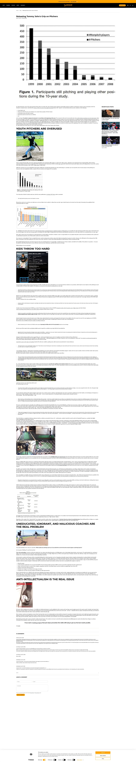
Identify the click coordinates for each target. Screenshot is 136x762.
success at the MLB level (83, 476)
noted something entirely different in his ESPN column (27, 309)
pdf (59, 163)
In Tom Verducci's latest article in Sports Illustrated (27, 284)
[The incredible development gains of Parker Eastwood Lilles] (111, 140)
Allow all (102, 752)
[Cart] (132, 5)
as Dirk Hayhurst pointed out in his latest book (86, 118)
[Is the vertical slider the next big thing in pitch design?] (111, 113)
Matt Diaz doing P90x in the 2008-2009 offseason (40, 121)
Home (17, 10)
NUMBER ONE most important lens (58, 456)
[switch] (54, 760)
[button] (4, 5)
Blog (20, 10)
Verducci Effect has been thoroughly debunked (43, 107)
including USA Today (50, 194)
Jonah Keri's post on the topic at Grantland (25, 341)
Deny (103, 758)
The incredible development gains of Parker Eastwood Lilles (110, 145)
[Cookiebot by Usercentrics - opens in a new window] (31, 760)
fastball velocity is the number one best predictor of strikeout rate (62, 476)
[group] (68, 1)
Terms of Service (37, 692)
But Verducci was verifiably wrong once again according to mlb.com (30, 320)
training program (37, 622)
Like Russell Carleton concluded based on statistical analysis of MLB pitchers (52, 230)
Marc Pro (32, 465)
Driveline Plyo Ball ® (62, 465)
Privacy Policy (32, 692)
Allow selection (103, 755)
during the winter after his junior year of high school (67, 308)
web (62, 163)
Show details (79, 759)
